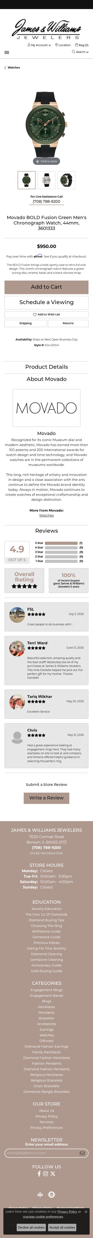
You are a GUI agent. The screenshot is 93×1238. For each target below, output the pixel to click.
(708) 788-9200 (46, 202)
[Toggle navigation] (7, 52)
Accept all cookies (62, 1227)
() (80, 543)
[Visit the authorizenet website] (51, 1194)
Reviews (46, 531)
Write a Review (46, 798)
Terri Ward (37, 643)
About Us (46, 1111)
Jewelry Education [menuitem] (46, 909)
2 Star (39, 556)
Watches (14, 67)
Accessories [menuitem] (46, 1024)
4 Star (39, 547)
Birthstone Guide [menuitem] (46, 931)
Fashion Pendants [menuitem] (46, 1064)
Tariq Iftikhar (39, 697)
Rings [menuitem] (46, 1001)
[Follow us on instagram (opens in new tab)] (45, 1174)
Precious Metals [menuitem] (47, 943)
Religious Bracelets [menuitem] (46, 1080)
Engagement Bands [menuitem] (46, 996)
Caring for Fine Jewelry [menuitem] (46, 948)
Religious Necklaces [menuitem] (46, 1075)
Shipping (25, 323)
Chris (32, 730)
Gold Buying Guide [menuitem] (46, 971)
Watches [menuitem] (47, 1035)
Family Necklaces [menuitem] (46, 1052)
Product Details (46, 367)
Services (46, 1122)
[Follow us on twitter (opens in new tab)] (53, 1174)
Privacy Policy (46, 1116)
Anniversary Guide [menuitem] (46, 965)
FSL (30, 610)
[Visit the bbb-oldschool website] (40, 1194)
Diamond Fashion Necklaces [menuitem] (46, 1058)
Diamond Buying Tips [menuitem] (46, 920)
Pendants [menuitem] (46, 1013)
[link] (63, 45)
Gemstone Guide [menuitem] (46, 937)
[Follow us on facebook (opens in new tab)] (39, 1174)
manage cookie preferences (43, 1216)
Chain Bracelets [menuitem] (46, 1086)
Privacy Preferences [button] (46, 1128)
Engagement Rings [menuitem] (46, 990)
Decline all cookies (31, 1227)
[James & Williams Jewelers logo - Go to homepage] (46, 29)
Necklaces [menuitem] (46, 1007)
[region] (46, 125)
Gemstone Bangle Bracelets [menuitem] (46, 1092)
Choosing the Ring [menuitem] (46, 926)
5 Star (39, 543)
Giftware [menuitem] (46, 1041)
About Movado (47, 379)
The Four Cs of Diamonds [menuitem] (46, 915)
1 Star (39, 561)
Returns (68, 323)
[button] (38, 45)
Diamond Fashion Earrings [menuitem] (46, 1047)
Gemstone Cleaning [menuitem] (46, 960)
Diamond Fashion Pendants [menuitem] (47, 1069)
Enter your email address (46, 1144)
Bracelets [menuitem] (46, 1018)
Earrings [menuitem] (46, 1030)
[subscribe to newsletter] (82, 1153)
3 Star (39, 552)
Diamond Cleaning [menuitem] (46, 954)
